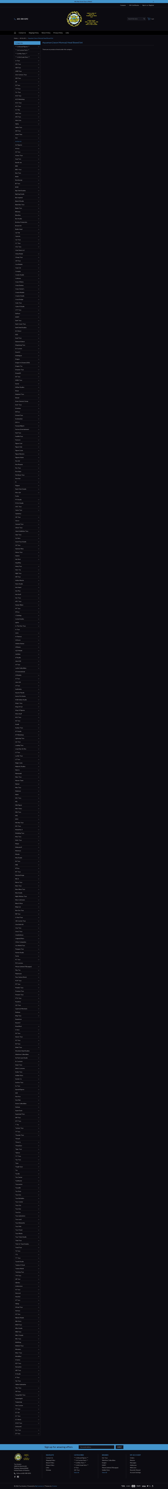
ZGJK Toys (18, 1423)
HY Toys (17, 608)
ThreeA (17, 1138)
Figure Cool (18, 443)
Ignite (17, 622)
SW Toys (18, 1117)
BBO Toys (18, 169)
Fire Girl (17, 461)
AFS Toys (18, 117)
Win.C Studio (19, 1335)
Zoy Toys (18, 1430)
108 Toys (18, 67)
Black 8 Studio (19, 201)
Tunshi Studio (19, 1261)
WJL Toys (18, 1339)
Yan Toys (18, 1381)
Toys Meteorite (20, 1223)
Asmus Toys (19, 155)
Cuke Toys (18, 303)
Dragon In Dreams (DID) (22, 362)
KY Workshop (19, 735)
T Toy (17, 1124)
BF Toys (17, 183)
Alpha (17, 124)
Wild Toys (18, 1332)
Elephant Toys (19, 394)
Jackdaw (17, 654)
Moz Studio (18, 858)
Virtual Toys (19, 1307)
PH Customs (19, 963)
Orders (132, 1458)
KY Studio (18, 731)
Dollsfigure (18, 355)
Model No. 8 (18, 829)
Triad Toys (18, 1240)
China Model (19, 254)
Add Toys (18, 113)
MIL (16, 801)
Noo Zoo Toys (19, 910)
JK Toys (17, 664)
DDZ (16, 334)
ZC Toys (17, 1416)
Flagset (17, 485)
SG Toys (17, 1040)
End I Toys (18, 405)
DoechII (17, 352)
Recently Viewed (135, 1470)
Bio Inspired (19, 197)
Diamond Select (20, 341)
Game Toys (18, 510)
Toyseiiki (18, 1188)
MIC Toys (18, 798)
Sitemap (48, 1470)
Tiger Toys (18, 1149)
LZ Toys (17, 759)
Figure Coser (19, 450)
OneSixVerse (19, 935)
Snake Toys (18, 1072)
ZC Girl (17, 1412)
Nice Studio (18, 893)
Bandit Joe (18, 162)
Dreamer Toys (19, 369)
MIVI (16, 819)
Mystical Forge (19, 875)
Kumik (17, 724)
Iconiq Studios (19, 619)
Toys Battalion (19, 1198)
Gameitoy (18, 513)
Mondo (17, 854)
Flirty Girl (18, 492)
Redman (17, 1012)
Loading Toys (19, 745)
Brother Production (21, 222)
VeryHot (17, 1296)
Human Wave (19, 605)
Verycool (18, 1293)
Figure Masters (19, 454)
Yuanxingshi (19, 1398)
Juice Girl (18, 682)
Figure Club (18, 447)
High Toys (18, 573)
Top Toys (18, 1159)
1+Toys (17, 60)
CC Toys (18, 243)
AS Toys (17, 152)
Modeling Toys (19, 833)
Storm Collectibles (20, 1103)
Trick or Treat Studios (22, 1244)
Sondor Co (18, 1079)
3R (16, 82)
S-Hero (17, 1030)
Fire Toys (18, 468)
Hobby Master (19, 580)
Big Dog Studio (19, 194)
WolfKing (18, 1342)
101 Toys (18, 64)
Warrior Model (19, 1318)
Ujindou (17, 1282)
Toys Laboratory (20, 1216)
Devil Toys (18, 338)
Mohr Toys (18, 840)
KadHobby (18, 689)
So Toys (17, 1086)
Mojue (17, 843)
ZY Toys (17, 1433)
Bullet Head (18, 229)
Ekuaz (17, 391)
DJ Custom (18, 348)
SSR (16, 1093)
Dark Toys (18, 320)
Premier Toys (19, 987)
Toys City (18, 1205)
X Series (17, 1360)
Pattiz (17, 956)
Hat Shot (18, 559)
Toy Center (18, 1177)
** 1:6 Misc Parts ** (21, 53)
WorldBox (18, 1356)
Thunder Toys (19, 1135)
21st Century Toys (21, 74)
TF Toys (17, 1131)
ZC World (18, 1419)
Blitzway (17, 211)
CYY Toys (18, 310)
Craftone (18, 278)
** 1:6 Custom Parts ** (22, 50)
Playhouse (18, 973)
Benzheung (18, 180)
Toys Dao (18, 1209)
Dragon (17, 359)
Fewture (17, 440)
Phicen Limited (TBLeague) (23, 966)
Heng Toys (18, 566)
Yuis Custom (19, 1405)
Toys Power (19, 1230)
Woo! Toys (18, 1353)
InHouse (18, 640)
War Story (18, 1321)
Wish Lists (133, 1467)
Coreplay (18, 271)
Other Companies (20, 942)
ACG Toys (18, 103)
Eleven (17, 398)
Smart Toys (18, 1065)
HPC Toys (18, 601)
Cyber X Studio (19, 306)
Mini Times (18, 808)
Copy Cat (18, 268)
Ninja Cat (18, 907)
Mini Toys (18, 812)
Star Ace (18, 1096)
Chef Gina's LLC (20, 250)
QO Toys (18, 1005)
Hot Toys (18, 598)
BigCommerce (39, 1486)
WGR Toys (18, 1325)
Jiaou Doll (18, 661)
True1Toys (18, 1247)
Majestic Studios (20, 766)
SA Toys (17, 1033)
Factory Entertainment (22, 429)
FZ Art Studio (19, 503)
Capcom (17, 236)
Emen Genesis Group (21, 401)
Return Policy (46, 33)
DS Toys (17, 376)
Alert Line (18, 120)
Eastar (17, 383)
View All (76, 1472)
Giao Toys (18, 534)
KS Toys (17, 721)
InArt (17, 633)
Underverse (18, 1286)
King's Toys (18, 703)
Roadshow (18, 1019)
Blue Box (18, 215)
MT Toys (18, 872)
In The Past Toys (20, 626)
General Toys (19, 524)
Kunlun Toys (19, 728)
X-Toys (17, 1377)
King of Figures (20, 710)
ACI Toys (18, 106)
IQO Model (18, 650)
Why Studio (18, 1328)
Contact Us (22, 33)
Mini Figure (18, 805)
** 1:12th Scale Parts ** (22, 57)
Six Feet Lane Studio (21, 1058)
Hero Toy (18, 570)
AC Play (17, 110)
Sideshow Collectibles (22, 1054)
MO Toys (18, 826)
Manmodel (18, 773)
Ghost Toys (18, 527)
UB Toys (17, 1279)
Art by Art (18, 141)
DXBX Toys (18, 380)
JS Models (18, 675)
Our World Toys (20, 945)
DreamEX (18, 373)
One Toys (18, 928)
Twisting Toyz (19, 1272)
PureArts (18, 1001)
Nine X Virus (19, 903)
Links (67, 33)
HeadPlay (18, 563)
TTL (16, 1254)
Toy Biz (17, 1174)
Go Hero (17, 538)
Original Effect (19, 938)
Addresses (133, 1465)
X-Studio (18, 1374)
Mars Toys (18, 777)
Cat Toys (18, 240)
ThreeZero (18, 1145)
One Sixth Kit (19, 924)
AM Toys (18, 131)
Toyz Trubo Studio (20, 1237)
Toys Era (18, 1212)
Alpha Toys (18, 127)
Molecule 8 (18, 847)
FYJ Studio (18, 499)
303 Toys (18, 78)
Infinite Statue (19, 643)
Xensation (18, 1367)
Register (151, 5)
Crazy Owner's (19, 289)
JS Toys (17, 678)
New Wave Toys (20, 889)
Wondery (18, 1349)
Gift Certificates (134, 5)
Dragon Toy (18, 366)
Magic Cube (18, 763)
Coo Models (19, 264)
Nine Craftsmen (20, 900)
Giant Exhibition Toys (21, 531)
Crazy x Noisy (19, 282)
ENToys (17, 412)
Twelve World (19, 1268)
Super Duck (18, 1110)
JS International (20, 671)
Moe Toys (18, 836)
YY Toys (17, 1409)
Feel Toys (18, 433)
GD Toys (18, 517)
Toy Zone (18, 1191)
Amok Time (18, 134)
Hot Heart (18, 587)
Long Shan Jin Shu (20, 749)
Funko (17, 496)
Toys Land (18, 1219)
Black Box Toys (19, 204)
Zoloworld (18, 1426)
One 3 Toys (18, 931)
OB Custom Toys (20, 921)
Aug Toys (18, 159)
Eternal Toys (19, 415)
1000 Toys (18, 71)
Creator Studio (19, 296)
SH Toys (17, 1044)
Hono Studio (19, 584)
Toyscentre (18, 1184)
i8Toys (17, 612)
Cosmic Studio (19, 275)
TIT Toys (18, 1156)
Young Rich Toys (20, 1395)
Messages (133, 1463)
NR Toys (17, 914)
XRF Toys (18, 1370)
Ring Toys (18, 1016)
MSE (16, 865)
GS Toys (17, 545)
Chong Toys (19, 257)
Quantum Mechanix (21, 1009)
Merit (17, 794)
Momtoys (18, 850)
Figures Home (19, 457)
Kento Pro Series (20, 696)
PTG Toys (18, 998)
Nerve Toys (18, 882)
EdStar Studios (19, 387)
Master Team (19, 780)
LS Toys (17, 752)
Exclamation (19, 419)
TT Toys (18, 1258)
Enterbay (18, 408)
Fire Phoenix (19, 464)
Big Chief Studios (20, 190)
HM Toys (18, 577)
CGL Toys (18, 247)
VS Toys (17, 1314)
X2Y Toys (18, 1363)
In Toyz (17, 629)
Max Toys (18, 787)
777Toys (18, 89)
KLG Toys (18, 717)
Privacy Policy (58, 33)
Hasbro (17, 556)
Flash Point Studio (20, 489)
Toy (16, 1170)
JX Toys (17, 685)
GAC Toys (18, 506)
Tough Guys (19, 1167)
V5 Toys (17, 1289)
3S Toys (17, 85)
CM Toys (18, 261)
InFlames (18, 647)
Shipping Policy (34, 33)
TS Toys (17, 1251)
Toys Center (19, 1202)
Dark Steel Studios (21, 327)
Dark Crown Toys (20, 324)
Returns (132, 1460)
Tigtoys (17, 1152)
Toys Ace (18, 1195)
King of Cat (19, 707)
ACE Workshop (20, 99)
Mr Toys (17, 861)
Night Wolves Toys (21, 896)
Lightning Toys (19, 738)
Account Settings (135, 1472)
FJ (15, 482)
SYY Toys (18, 1121)
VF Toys (17, 1300)
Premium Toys (19, 991)
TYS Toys (18, 1275)
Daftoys (17, 313)
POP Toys (18, 980)
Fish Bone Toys (19, 475)
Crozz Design (19, 299)
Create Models (19, 292)
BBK (16, 166)
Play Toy (17, 970)
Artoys (17, 148)
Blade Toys (18, 208)
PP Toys (17, 984)
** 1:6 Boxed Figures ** (22, 46)
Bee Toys (18, 173)
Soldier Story (19, 1075)
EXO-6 (17, 422)
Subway (17, 1107)
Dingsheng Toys (20, 345)
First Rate (18, 471)
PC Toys (17, 959)
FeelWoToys (19, 436)
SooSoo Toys (19, 1082)
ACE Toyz (18, 96)
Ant (16, 138)
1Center (54, 1486)
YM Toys (18, 1391)
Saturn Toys (19, 1037)
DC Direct (18, 331)
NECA (17, 879)
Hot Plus (18, 591)
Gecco (17, 520)
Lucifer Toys (19, 756)
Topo (16, 1163)
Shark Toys (18, 1047)
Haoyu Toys (18, 552)
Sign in (144, 5)
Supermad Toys (20, 1114)
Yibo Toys (18, 1388)
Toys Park (18, 1226)
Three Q (18, 1142)
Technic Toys (19, 1128)
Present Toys (19, 994)
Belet (17, 176)
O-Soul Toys (19, 917)
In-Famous (18, 636)
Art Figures (18, 145)
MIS (16, 815)
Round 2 (17, 1023)
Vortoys (17, 1310)
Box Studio (18, 218)
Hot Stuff (18, 594)
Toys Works (19, 1233)
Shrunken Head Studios (22, 1051)
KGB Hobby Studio (21, 700)
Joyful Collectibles (20, 668)
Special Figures (19, 1089)
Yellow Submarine (20, 1384)
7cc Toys (18, 92)
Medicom (18, 791)
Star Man (18, 1100)
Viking (17, 1303)
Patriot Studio (19, 952)
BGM (16, 187)
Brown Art (18, 225)
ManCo (17, 770)
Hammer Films (19, 549)
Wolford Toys (19, 1346)
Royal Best (18, 1026)
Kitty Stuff (18, 714)
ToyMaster (18, 1181)
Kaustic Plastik (19, 692)
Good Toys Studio (20, 542)
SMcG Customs (20, 1068)
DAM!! (17, 317)
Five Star (18, 478)
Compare (123, 5)
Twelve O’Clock (20, 1265)
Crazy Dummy (19, 285)
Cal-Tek (17, 233)
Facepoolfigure (19, 426)
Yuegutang (18, 1402)
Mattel (17, 784)
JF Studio (18, 657)
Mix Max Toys (19, 822)
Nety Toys (18, 886)
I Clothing (18, 615)
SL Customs (19, 1061)
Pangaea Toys (19, 949)
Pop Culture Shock (21, 977)
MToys (17, 868)
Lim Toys (18, 742)
